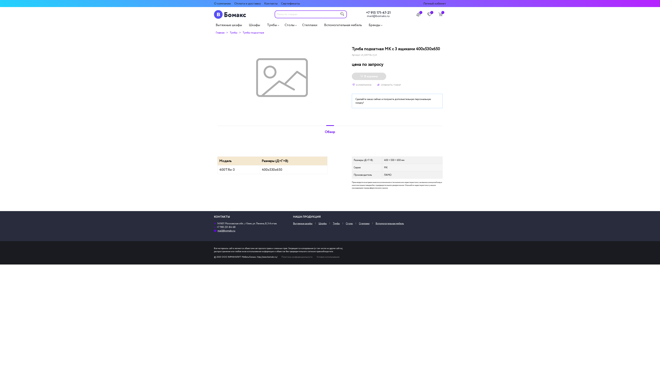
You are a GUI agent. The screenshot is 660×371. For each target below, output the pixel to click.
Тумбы (272, 25)
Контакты (271, 3)
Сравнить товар (390, 85)
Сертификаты (290, 3)
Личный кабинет (434, 3)
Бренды (374, 25)
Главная (220, 33)
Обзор (330, 132)
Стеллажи (309, 25)
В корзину (371, 76)
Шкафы (254, 25)
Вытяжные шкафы (229, 25)
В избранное (364, 85)
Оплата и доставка (247, 3)
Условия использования (328, 257)
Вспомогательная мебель (343, 25)
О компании (222, 3)
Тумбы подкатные (253, 33)
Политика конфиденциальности (297, 257)
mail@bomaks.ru (378, 16)
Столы (289, 25)
